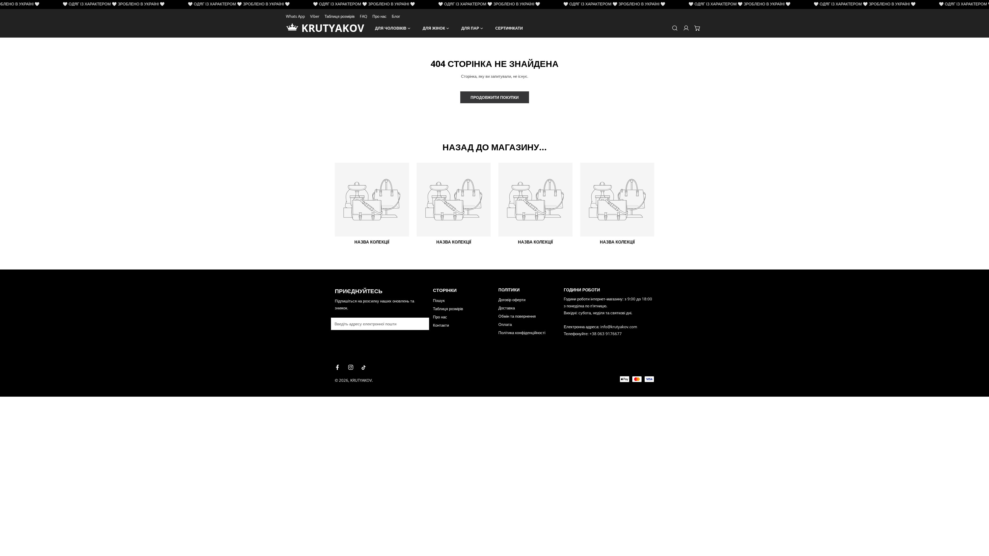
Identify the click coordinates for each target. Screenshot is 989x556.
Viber (314, 16)
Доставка (506, 307)
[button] (697, 28)
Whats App (295, 16)
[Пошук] (674, 28)
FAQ (363, 16)
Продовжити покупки (495, 97)
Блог (396, 16)
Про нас (379, 16)
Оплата (505, 324)
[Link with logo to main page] (293, 28)
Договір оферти (511, 299)
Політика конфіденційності (521, 332)
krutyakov (332, 28)
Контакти (441, 325)
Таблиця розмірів (340, 16)
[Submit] (422, 323)
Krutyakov (361, 380)
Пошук (439, 300)
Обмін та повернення (517, 316)
